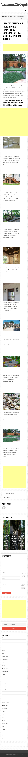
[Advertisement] (14, 122)
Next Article (7, 497)
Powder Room (5, 723)
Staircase (4, 732)
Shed (3, 726)
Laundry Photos (5, 702)
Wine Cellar (4, 738)
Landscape (9, 16)
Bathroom (4, 644)
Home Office (4, 686)
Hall (3, 677)
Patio (3, 714)
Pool (3, 717)
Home (4, 16)
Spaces (3, 729)
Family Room (5, 671)
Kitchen (3, 696)
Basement (4, 641)
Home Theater (5, 690)
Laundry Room (5, 705)
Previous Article (10, 493)
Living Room (4, 708)
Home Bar (4, 680)
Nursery (3, 711)
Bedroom (4, 647)
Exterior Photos (5, 668)
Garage (3, 674)
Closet (3, 650)
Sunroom (4, 735)
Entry (3, 662)
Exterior (3, 665)
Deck (3, 653)
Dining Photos (5, 656)
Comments (5, 559)
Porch (3, 720)
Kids (3, 693)
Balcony (4, 638)
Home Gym (4, 683)
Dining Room (5, 659)
